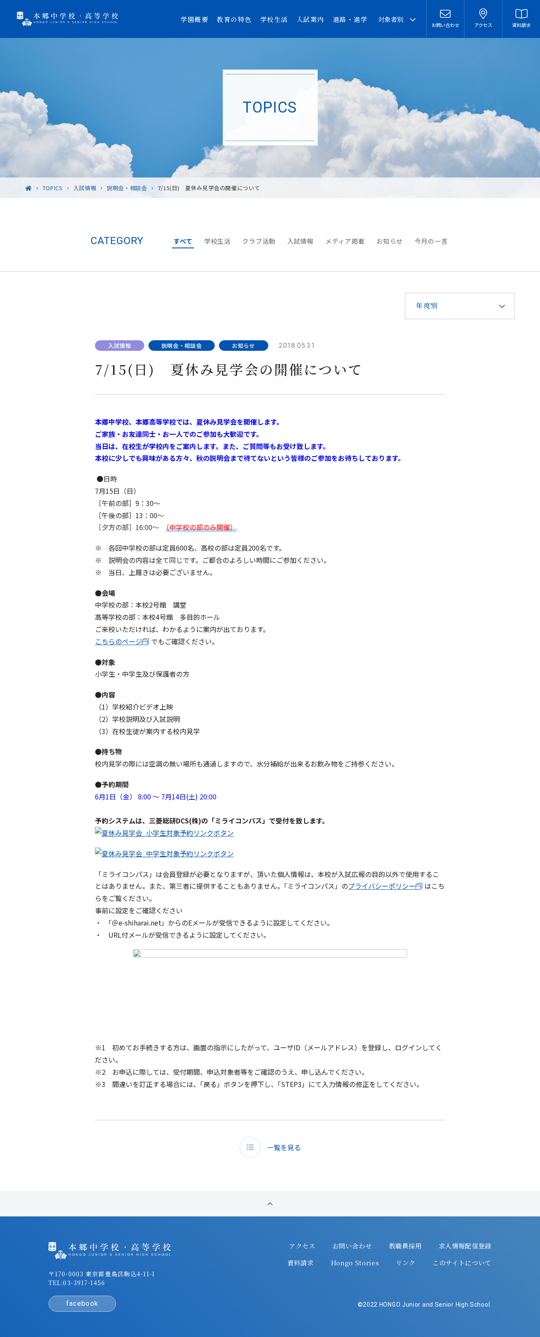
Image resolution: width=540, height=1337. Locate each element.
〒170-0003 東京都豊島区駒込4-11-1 (102, 1274)
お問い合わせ (352, 1246)
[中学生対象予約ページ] (164, 853)
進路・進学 (350, 19)
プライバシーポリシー (382, 886)
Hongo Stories (355, 1263)
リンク (406, 1263)
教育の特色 (234, 19)
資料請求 (300, 1263)
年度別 (427, 305)
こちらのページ (118, 641)
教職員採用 (405, 1246)
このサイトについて (461, 1263)
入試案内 (310, 19)
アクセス (302, 1246)
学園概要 (194, 19)
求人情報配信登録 (465, 1246)
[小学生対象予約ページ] (164, 833)
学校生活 (274, 19)
